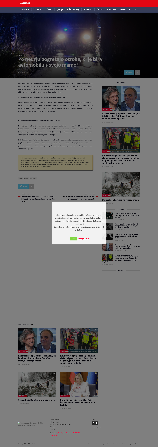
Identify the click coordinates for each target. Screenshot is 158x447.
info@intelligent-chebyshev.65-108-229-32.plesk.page (65, 434)
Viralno (111, 9)
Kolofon (52, 427)
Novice (25, 9)
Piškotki (52, 429)
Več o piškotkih (83, 238)
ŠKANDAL (38, 9)
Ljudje (59, 9)
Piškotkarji (73, 9)
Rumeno (88, 9)
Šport (100, 9)
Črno (49, 9)
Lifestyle (125, 9)
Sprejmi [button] (73, 239)
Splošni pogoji (54, 422)
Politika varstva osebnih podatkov (60, 424)
